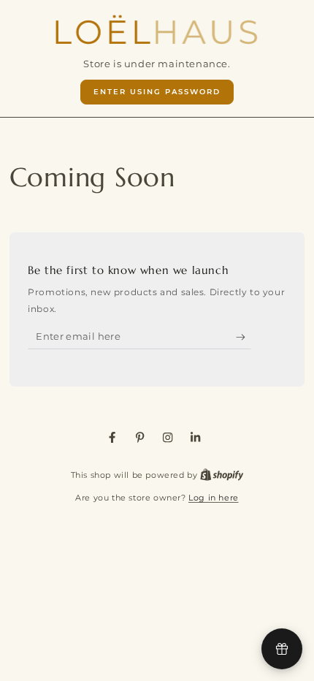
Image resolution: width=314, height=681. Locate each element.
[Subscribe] (243, 337)
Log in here (213, 497)
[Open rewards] (281, 648)
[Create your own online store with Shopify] (222, 475)
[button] (157, 92)
